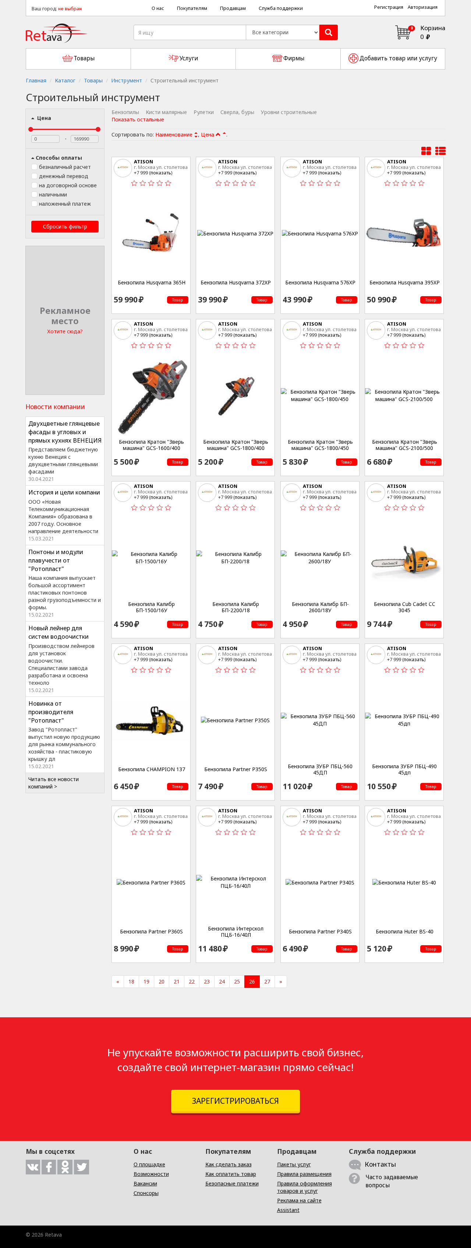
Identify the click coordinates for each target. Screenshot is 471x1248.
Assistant (288, 1209)
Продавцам (233, 8)
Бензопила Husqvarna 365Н (151, 282)
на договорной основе (68, 185)
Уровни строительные (289, 112)
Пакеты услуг (294, 1164)
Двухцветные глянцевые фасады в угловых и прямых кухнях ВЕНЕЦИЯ (65, 431)
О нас (158, 8)
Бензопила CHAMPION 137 (151, 769)
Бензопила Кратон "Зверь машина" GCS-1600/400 (151, 445)
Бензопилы (125, 112)
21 (177, 981)
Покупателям (192, 8)
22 (192, 981)
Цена (43, 117)
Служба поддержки (281, 8)
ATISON (143, 161)
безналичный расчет (65, 166)
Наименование (173, 134)
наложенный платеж (65, 203)
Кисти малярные (166, 112)
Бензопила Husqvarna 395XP (404, 282)
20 (161, 981)
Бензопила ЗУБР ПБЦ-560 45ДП (320, 769)
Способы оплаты (59, 157)
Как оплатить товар (230, 1173)
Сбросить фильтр (65, 226)
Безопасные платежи (232, 1183)
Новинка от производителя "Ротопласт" (50, 711)
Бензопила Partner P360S (151, 931)
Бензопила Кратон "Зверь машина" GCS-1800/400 (235, 445)
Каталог (65, 80)
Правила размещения (304, 1173)
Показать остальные (137, 119)
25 (237, 981)
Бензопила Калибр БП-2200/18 (235, 607)
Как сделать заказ (228, 1164)
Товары (93, 80)
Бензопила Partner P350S (235, 769)
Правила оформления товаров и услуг (304, 1187)
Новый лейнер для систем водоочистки (58, 632)
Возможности (151, 1173)
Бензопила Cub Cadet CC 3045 (404, 607)
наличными (53, 194)
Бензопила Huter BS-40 (404, 931)
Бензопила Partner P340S (320, 931)
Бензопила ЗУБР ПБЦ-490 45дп (404, 769)
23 (207, 981)
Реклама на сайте (299, 1200)
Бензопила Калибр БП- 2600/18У (320, 607)
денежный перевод (63, 176)
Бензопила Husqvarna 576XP (320, 282)
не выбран (70, 9)
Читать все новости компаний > (53, 783)
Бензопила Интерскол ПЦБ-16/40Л (235, 931)
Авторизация (423, 7)
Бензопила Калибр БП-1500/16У (151, 607)
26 (252, 981)
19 (146, 981)
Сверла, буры (237, 112)
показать (160, 172)
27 (267, 981)
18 (131, 981)
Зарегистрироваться (235, 1101)
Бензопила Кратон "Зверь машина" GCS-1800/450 (320, 445)
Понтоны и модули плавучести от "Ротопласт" (55, 560)
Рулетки (204, 112)
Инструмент (126, 80)
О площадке (149, 1164)
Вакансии (145, 1183)
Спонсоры (146, 1193)
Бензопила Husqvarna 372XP (236, 282)
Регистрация (388, 7)
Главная (36, 80)
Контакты (380, 1164)
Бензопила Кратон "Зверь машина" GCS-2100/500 (404, 445)
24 (222, 981)
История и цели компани (64, 492)
